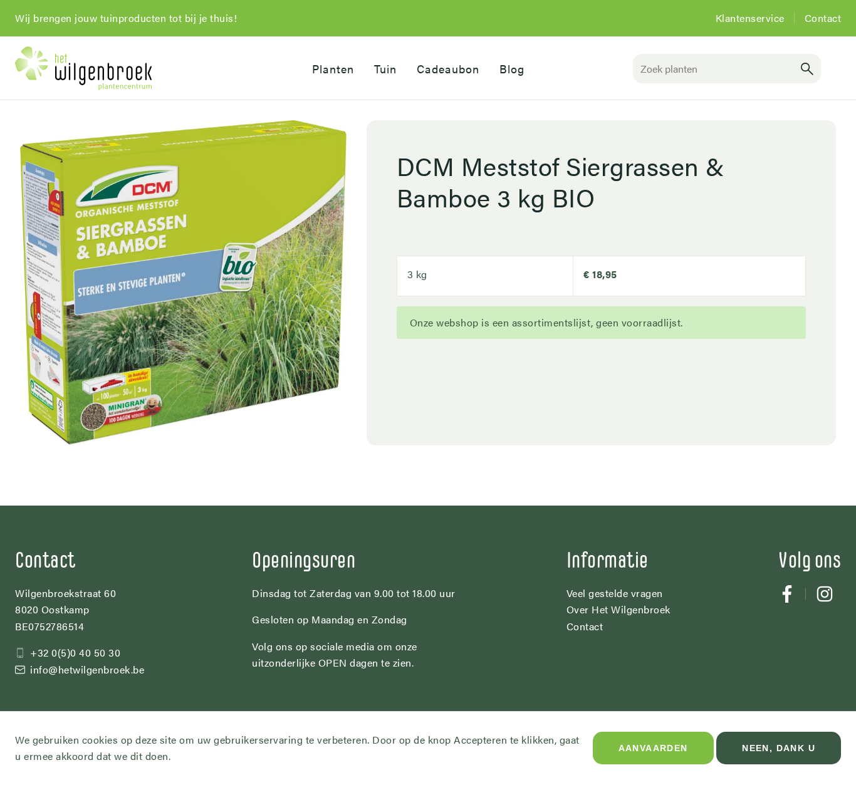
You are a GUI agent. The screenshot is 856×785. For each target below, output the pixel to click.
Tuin (385, 68)
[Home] (148, 68)
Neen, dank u (778, 748)
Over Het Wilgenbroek (618, 609)
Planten (333, 68)
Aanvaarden (653, 748)
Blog (512, 68)
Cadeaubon (448, 68)
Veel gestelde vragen (614, 593)
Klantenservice (750, 18)
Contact (823, 18)
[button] (807, 68)
